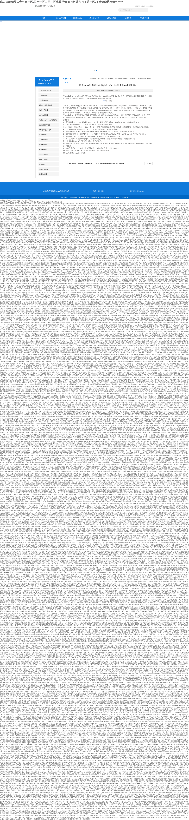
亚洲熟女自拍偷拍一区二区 (164, 370)
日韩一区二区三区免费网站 (94, 216)
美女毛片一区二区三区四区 (25, 315)
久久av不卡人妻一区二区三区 (31, 455)
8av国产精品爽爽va (127, 223)
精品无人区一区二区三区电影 (178, 283)
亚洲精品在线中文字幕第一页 (142, 244)
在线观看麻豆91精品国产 (12, 232)
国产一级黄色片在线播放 (9, 425)
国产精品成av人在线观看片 (32, 251)
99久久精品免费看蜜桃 (84, 377)
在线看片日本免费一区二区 (127, 516)
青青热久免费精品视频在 (179, 493)
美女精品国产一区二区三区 (77, 239)
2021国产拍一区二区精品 (104, 313)
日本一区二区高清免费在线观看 (178, 313)
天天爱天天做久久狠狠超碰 (83, 324)
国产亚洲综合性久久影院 (31, 443)
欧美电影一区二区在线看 (82, 512)
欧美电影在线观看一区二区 (178, 271)
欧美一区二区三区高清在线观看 (81, 406)
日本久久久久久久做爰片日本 (132, 452)
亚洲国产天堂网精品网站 (141, 219)
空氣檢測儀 (43, 135)
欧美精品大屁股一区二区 (67, 487)
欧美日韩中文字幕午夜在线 (167, 266)
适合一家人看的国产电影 (60, 225)
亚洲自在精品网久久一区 (76, 225)
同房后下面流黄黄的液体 (170, 508)
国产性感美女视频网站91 (120, 358)
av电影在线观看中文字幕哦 (48, 475)
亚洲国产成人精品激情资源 (79, 390)
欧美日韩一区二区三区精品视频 (37, 209)
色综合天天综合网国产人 (83, 415)
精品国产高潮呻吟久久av (55, 204)
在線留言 (143, 6)
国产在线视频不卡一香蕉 (86, 393)
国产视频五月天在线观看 (54, 262)
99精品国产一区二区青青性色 (37, 342)
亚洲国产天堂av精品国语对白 (179, 301)
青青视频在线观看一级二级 (104, 489)
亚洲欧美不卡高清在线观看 (110, 370)
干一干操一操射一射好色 (10, 360)
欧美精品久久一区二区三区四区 (141, 407)
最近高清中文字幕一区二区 (122, 207)
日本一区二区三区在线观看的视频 (29, 361)
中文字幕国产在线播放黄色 (158, 308)
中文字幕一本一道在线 (12, 234)
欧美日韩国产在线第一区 (30, 214)
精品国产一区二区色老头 (113, 404)
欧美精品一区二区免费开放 (156, 280)
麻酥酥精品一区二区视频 (151, 402)
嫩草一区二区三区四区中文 (106, 219)
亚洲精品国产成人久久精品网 (168, 218)
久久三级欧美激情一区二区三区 (169, 468)
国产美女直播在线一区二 (60, 253)
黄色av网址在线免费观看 (130, 234)
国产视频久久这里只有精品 (41, 283)
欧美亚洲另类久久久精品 (56, 331)
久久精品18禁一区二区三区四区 (168, 439)
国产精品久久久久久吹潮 (156, 290)
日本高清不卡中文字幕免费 (23, 381)
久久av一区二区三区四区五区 (100, 335)
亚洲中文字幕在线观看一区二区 (150, 377)
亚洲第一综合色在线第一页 (76, 276)
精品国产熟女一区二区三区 (160, 354)
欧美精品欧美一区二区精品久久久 (158, 381)
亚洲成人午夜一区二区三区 (15, 475)
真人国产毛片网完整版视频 (27, 360)
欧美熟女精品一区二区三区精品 (79, 425)
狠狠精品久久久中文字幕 (72, 331)
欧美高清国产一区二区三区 (124, 342)
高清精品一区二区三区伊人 (25, 223)
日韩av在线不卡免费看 (179, 273)
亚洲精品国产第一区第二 (61, 297)
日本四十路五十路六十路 (171, 345)
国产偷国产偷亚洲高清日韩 (46, 482)
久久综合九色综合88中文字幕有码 (36, 221)
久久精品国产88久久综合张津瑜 (36, 407)
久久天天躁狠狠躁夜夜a (118, 321)
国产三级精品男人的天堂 (11, 466)
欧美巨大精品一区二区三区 (46, 274)
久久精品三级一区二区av (82, 404)
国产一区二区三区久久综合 (101, 296)
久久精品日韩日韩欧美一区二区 (32, 427)
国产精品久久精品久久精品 (88, 436)
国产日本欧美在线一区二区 (77, 303)
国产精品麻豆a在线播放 (117, 455)
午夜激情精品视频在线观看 (127, 338)
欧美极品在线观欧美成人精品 (57, 216)
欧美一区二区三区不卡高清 (130, 464)
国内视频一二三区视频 (13, 441)
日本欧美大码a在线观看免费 (159, 289)
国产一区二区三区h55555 (172, 280)
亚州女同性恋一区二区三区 (123, 209)
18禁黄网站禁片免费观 (76, 349)
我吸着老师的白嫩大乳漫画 (171, 243)
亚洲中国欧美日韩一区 (80, 507)
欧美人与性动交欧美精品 (32, 264)
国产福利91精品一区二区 (145, 397)
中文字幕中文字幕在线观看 (178, 381)
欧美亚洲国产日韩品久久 (61, 303)
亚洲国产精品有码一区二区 (96, 234)
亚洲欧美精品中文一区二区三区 (136, 312)
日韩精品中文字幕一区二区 (168, 237)
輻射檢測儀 (43, 149)
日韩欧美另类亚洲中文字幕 (39, 331)
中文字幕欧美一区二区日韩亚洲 (119, 251)
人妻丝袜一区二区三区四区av (171, 241)
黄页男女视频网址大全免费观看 (148, 292)
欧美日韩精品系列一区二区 (44, 344)
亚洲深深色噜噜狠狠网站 (103, 227)
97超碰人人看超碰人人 (29, 239)
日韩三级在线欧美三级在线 (91, 250)
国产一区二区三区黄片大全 (78, 297)
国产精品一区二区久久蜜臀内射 (92, 409)
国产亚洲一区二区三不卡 (77, 494)
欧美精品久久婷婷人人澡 (129, 404)
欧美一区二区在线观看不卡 (168, 297)
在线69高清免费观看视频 (155, 207)
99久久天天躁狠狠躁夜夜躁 (68, 336)
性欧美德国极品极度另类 (76, 294)
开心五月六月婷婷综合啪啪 (143, 487)
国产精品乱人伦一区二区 (88, 331)
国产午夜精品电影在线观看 (8, 340)
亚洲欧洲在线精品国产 (16, 415)
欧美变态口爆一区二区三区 (145, 258)
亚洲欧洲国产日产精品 (25, 204)
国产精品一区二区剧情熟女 (56, 370)
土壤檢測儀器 (43, 95)
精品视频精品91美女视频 (38, 516)
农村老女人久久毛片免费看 (71, 292)
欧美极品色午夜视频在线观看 (64, 315)
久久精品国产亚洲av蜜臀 (141, 342)
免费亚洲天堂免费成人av (120, 308)
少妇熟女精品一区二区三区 (113, 425)
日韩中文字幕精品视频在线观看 (11, 455)
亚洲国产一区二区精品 (92, 368)
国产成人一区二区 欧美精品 (70, 395)
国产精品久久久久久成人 (87, 321)
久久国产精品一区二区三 (70, 381)
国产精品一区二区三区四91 (36, 523)
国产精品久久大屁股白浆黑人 (169, 473)
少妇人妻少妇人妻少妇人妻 (152, 322)
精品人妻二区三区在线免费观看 (139, 251)
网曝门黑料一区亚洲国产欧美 (58, 432)
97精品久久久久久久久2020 (128, 354)
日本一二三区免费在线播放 (46, 232)
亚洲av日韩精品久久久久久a (33, 345)
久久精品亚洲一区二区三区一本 (39, 338)
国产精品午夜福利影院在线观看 (169, 422)
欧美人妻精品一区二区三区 (152, 384)
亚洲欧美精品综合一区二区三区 (82, 399)
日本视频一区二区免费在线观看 (101, 448)
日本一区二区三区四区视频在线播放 (27, 519)
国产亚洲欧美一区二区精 (176, 289)
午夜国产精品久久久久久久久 (37, 501)
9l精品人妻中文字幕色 (10, 399)
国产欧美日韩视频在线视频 (42, 372)
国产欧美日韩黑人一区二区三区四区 (101, 446)
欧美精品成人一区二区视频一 (132, 237)
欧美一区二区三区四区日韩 (111, 333)
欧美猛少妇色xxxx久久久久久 (164, 501)
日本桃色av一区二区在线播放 (37, 262)
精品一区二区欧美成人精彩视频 (159, 271)
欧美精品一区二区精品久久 (85, 443)
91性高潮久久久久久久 (122, 523)
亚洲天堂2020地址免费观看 (18, 292)
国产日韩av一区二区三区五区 (119, 510)
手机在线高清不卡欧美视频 (99, 500)
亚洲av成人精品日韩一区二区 (37, 290)
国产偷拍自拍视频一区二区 (50, 487)
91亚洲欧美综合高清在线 (66, 326)
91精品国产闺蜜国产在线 (134, 274)
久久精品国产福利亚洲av (130, 454)
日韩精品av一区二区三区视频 (25, 388)
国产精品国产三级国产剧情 (27, 234)
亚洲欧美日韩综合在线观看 (34, 258)
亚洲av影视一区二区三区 (23, 462)
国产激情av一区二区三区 (145, 273)
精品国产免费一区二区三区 (144, 395)
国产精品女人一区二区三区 (59, 454)
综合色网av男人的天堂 (122, 262)
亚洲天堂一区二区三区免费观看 (150, 356)
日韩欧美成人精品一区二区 (134, 427)
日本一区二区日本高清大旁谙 (145, 347)
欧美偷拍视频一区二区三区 (78, 223)
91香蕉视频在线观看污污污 (179, 338)
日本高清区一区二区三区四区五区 (132, 340)
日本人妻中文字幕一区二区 (111, 239)
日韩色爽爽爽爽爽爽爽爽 (103, 282)
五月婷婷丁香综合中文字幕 (101, 510)
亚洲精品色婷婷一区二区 (18, 384)
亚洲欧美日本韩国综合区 (68, 264)
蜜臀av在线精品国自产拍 (158, 305)
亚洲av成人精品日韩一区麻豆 (14, 459)
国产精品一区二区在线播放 (68, 244)
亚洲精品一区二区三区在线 (56, 493)
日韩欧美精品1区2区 (93, 478)
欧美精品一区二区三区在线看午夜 (159, 260)
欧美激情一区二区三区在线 (86, 514)
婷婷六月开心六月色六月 (166, 321)
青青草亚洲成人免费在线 (171, 255)
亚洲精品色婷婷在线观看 (89, 271)
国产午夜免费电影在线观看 (172, 336)
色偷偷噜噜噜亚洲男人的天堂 (113, 454)
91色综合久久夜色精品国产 (10, 446)
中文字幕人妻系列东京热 (24, 386)
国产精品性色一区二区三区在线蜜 (44, 315)
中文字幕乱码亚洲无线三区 (147, 461)
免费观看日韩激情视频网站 (91, 342)
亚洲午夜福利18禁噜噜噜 (87, 305)
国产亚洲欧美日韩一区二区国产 (80, 468)
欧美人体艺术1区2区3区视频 (175, 430)
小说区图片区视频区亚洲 (45, 400)
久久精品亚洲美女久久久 (29, 416)
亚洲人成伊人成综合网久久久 (48, 446)
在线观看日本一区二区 (28, 294)
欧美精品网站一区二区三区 (137, 393)
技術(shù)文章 (111, 18)
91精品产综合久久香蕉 (106, 434)
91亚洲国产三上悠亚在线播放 (80, 312)
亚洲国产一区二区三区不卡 (170, 466)
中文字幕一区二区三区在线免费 (116, 352)
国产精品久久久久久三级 (51, 258)
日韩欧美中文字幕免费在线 (56, 235)
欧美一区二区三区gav (131, 315)
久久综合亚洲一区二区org (33, 255)
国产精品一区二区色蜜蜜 (115, 512)
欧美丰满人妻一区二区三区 (118, 519)
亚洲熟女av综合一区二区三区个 (13, 297)
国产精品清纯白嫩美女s (89, 280)
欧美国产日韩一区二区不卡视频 (112, 237)
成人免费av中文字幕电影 (15, 351)
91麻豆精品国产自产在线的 (13, 427)
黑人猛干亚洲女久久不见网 (176, 269)
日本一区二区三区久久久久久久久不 (145, 250)
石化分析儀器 (43, 159)
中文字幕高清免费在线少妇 (116, 315)
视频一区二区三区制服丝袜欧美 (74, 354)
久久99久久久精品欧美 (92, 205)
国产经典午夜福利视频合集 (172, 209)
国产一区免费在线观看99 (139, 381)
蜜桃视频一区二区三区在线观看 (32, 317)
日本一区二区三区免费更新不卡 (20, 282)
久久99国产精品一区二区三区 (20, 216)
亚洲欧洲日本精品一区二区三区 (17, 411)
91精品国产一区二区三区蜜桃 (123, 430)
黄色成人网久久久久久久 (20, 354)
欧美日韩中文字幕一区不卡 (49, 489)
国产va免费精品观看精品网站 (98, 315)
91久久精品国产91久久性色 (126, 517)
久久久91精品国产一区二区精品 (62, 234)
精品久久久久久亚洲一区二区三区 (90, 505)
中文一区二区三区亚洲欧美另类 (117, 402)
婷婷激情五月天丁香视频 (158, 430)
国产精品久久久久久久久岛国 (46, 218)
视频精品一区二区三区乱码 (40, 278)
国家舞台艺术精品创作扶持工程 (119, 459)
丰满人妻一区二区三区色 (148, 399)
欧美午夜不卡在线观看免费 (85, 322)
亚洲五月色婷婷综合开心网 (150, 237)
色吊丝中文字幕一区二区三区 (156, 406)
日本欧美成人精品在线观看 (40, 517)
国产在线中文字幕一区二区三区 (26, 448)
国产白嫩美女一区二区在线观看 (51, 267)
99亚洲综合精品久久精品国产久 (57, 464)
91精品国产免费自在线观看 (177, 211)
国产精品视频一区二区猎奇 (32, 423)
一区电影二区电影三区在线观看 (68, 248)
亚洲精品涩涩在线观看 (137, 473)
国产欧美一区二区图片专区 (63, 480)
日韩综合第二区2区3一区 (15, 423)
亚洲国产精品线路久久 (166, 452)
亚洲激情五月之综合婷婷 (39, 321)
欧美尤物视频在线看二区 (128, 416)
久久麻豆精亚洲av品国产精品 (70, 411)
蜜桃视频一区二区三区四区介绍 (81, 383)
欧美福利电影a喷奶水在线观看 (100, 455)
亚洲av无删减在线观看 (98, 218)
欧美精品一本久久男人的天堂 (76, 246)
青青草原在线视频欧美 (89, 365)
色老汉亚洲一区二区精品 (92, 388)
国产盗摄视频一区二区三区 (168, 377)
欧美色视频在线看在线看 (96, 340)
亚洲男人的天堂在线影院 (24, 303)
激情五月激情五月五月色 (174, 306)
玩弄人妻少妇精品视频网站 (108, 450)
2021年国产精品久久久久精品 (54, 496)
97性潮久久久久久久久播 (43, 360)
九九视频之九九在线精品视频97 (34, 329)
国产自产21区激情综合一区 (33, 485)
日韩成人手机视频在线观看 (23, 205)
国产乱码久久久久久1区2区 (134, 232)
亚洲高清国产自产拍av (9, 386)
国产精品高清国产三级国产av (177, 436)
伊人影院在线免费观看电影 (44, 276)
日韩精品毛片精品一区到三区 (71, 379)
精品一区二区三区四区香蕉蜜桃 (171, 299)
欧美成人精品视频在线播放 (113, 340)
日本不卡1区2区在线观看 (61, 344)
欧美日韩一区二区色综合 (180, 461)
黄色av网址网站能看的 (48, 287)
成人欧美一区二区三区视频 (78, 471)
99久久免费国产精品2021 (16, 264)
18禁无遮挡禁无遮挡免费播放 (57, 386)
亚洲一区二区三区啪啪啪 (155, 336)
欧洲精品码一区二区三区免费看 (152, 274)
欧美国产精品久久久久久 (170, 267)
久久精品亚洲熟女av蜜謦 (63, 441)
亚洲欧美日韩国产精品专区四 (144, 494)
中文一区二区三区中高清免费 (43, 225)
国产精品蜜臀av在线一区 (20, 370)
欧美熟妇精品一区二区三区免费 (89, 450)
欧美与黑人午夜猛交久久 (115, 482)
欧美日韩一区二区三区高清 (32, 269)
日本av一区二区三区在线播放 (41, 333)
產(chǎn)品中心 (94, 18)
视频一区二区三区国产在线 (73, 237)
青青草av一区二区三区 (88, 289)
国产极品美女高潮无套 (7, 452)
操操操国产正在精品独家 (131, 482)
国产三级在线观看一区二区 (133, 455)
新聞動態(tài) (77, 18)
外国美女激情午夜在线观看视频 (41, 452)
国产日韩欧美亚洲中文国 (60, 294)
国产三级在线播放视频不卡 (146, 276)
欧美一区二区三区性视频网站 (79, 363)
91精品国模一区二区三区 (58, 266)
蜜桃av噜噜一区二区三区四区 (166, 250)
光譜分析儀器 (43, 154)
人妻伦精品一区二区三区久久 (163, 230)
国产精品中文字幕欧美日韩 (148, 374)
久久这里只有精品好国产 (111, 211)
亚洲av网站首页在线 (152, 312)
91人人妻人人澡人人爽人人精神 (178, 354)
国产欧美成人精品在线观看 (48, 324)
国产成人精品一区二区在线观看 (146, 416)
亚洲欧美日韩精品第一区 (66, 439)
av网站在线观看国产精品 (69, 377)
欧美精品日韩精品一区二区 (27, 344)
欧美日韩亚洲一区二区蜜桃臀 (130, 356)
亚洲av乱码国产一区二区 (80, 214)
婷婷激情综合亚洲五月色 (24, 333)
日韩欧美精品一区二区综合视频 (142, 269)
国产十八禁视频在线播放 (36, 514)
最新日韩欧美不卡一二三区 (160, 244)
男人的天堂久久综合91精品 (129, 230)
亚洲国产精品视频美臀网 (23, 273)
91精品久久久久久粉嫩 (85, 384)
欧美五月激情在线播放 (56, 278)
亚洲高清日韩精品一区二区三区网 (90, 310)
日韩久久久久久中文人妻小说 (141, 436)
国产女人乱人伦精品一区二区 (129, 333)
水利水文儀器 (43, 115)
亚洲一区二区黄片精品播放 (93, 354)
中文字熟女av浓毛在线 (33, 473)
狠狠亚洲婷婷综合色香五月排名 (173, 500)
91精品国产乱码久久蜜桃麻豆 (167, 469)
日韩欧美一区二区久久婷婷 (75, 407)
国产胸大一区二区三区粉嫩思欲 (104, 329)
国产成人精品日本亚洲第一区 (58, 230)
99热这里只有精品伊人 (80, 478)
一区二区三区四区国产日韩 (135, 235)
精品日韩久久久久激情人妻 (151, 344)
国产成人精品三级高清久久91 (113, 349)
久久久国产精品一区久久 (103, 269)
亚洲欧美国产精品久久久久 (37, 395)
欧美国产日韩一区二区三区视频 (37, 301)
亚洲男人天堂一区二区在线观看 (99, 274)
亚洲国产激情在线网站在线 (8, 204)
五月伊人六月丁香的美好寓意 (147, 234)
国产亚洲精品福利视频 (154, 264)
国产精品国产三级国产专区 (104, 248)
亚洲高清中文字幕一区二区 (74, 250)
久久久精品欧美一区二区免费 (162, 310)
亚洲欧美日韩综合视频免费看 (109, 338)
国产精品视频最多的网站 (159, 365)
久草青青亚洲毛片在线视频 (134, 469)
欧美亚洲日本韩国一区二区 (127, 283)
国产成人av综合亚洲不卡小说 (129, 292)
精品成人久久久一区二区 (28, 404)
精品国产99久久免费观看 (12, 305)
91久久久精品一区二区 (57, 205)
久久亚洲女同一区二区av (28, 478)
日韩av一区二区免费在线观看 (11, 335)
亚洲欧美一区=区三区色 (116, 390)
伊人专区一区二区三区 (100, 439)
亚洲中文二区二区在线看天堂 (128, 273)
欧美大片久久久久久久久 (76, 477)
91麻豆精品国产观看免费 (169, 415)
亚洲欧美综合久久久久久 (24, 356)
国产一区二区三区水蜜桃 (107, 411)
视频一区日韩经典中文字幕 (17, 219)
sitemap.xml (125, 197)
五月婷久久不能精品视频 (125, 478)
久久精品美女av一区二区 (124, 204)
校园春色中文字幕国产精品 (101, 244)
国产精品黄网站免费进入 (121, 434)
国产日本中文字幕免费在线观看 (134, 241)
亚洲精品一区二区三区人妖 (124, 331)
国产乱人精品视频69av (72, 493)
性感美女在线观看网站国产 (148, 464)
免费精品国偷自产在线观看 (94, 283)
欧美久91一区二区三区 (80, 234)
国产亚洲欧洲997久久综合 (113, 266)
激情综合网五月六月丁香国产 (34, 422)
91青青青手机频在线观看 (71, 306)
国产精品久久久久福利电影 (109, 273)
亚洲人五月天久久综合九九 (139, 317)
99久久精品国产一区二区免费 (112, 223)
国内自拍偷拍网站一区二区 (53, 329)
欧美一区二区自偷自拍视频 (68, 227)
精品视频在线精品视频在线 (124, 290)
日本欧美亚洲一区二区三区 (53, 347)
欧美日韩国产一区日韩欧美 (101, 384)
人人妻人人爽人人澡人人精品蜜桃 (92, 230)
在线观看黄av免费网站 (119, 324)
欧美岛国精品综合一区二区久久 (152, 508)
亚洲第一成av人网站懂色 (139, 207)
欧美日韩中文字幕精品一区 (120, 336)
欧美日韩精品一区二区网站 (55, 358)
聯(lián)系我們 (149, 6)
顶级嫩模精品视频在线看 (98, 243)
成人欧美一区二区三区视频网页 (97, 297)
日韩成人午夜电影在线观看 (174, 282)
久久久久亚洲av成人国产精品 (89, 219)
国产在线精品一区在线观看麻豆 (132, 243)
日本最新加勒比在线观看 (18, 221)
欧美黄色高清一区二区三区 (102, 336)
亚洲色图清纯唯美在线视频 (62, 423)
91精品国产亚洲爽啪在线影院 (50, 260)
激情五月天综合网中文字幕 (177, 407)
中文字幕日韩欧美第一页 (18, 473)
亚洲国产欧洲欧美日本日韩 (121, 489)
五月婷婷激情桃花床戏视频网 (67, 473)
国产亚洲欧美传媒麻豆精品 (10, 368)
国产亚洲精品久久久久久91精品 (79, 376)
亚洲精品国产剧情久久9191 (16, 468)
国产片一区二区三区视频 (123, 280)
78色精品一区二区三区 (152, 473)
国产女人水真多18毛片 (18, 243)
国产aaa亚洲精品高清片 (17, 434)
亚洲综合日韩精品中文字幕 (46, 391)
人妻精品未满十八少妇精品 (156, 248)
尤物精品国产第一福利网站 (141, 305)
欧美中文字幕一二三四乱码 (48, 507)
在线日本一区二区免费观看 (47, 214)
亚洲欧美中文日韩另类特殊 (169, 356)
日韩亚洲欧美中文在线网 (154, 459)
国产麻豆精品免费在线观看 (107, 493)
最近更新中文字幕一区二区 (8, 356)
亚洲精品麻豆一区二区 (123, 257)
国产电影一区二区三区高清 (126, 294)
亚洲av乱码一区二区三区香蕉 (136, 415)
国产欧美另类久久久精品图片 (41, 273)
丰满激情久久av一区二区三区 (26, 340)
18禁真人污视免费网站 (164, 404)
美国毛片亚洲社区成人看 (87, 345)
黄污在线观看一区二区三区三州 (55, 211)
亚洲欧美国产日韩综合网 (143, 283)
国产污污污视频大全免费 (172, 278)
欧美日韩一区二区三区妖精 (65, 413)
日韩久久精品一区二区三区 (64, 402)
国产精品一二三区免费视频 (154, 352)
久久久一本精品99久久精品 (163, 454)
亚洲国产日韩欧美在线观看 (22, 237)
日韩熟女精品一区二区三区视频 (90, 379)
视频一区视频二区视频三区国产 (170, 235)
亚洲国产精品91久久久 (67, 335)
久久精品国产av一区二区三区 (68, 299)
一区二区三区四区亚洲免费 (95, 303)
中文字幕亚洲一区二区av (180, 475)
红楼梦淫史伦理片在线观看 (166, 400)
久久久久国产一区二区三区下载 (88, 258)
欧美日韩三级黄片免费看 (73, 209)
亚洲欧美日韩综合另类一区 (61, 468)
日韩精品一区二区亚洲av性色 (50, 336)
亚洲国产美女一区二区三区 (21, 432)
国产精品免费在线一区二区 (112, 230)
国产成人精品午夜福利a (103, 321)
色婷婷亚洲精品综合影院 (141, 290)
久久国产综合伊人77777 (148, 253)
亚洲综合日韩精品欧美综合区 (135, 521)
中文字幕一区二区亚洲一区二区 (34, 377)
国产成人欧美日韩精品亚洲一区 (75, 211)
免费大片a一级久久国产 (97, 404)
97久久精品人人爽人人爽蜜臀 (88, 262)
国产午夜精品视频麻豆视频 (66, 415)
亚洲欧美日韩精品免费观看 (88, 292)
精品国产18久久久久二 (148, 445)
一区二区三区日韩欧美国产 (141, 429)
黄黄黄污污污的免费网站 (84, 351)
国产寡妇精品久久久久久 (167, 312)
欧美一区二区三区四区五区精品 (147, 225)
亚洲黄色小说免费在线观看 (39, 313)
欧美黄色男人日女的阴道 (71, 278)
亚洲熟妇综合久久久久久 (42, 363)
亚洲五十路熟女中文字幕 (88, 313)
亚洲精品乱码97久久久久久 (55, 342)
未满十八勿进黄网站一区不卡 (106, 361)
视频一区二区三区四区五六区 (130, 374)
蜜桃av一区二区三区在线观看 (169, 448)
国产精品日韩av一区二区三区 (171, 287)
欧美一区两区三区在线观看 (161, 397)
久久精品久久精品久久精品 (34, 445)
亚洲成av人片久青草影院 (71, 321)
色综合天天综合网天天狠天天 (131, 216)
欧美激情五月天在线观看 (171, 411)
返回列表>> (148, 163)
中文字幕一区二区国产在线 (95, 471)
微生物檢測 (43, 174)
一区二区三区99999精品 (151, 413)
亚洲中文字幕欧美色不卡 (94, 360)
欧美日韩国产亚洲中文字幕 (93, 356)
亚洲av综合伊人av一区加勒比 (83, 439)
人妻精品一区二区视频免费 (67, 443)
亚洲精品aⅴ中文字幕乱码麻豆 (136, 519)
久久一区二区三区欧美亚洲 (117, 443)
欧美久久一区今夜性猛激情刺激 (141, 319)
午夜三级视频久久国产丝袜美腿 (132, 349)
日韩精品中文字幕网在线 (168, 351)
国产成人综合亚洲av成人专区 (82, 402)
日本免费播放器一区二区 (20, 498)
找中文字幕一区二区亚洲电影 (92, 517)
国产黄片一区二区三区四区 (91, 462)
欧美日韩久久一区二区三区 (23, 409)
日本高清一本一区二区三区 (96, 452)
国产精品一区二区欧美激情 (14, 269)
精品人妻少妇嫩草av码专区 (149, 216)
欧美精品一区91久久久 (180, 347)
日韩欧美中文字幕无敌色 (101, 427)
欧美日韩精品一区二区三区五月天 (19, 230)
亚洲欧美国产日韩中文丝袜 (24, 367)
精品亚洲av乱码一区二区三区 (152, 214)
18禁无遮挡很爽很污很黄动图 (77, 360)
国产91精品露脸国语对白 (156, 205)
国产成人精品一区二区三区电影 (85, 521)
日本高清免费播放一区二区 (152, 241)
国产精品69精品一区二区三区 (81, 420)
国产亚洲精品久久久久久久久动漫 (166, 253)
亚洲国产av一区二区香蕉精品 (135, 335)
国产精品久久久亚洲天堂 (54, 290)
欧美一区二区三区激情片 (107, 290)
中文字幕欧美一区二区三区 (65, 491)
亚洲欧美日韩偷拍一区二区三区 (20, 358)
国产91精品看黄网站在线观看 (49, 439)
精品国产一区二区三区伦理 (180, 310)
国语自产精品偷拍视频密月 (143, 361)
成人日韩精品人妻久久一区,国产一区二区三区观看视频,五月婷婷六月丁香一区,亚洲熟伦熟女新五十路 (61, 1)
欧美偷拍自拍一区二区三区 (115, 418)
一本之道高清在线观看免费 (32, 413)
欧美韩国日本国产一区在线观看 (56, 246)
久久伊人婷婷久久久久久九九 (76, 464)
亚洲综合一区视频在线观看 (33, 434)
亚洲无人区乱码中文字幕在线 (156, 282)
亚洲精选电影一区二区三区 (10, 406)
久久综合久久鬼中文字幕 (161, 494)
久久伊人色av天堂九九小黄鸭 (98, 482)
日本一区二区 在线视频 (69, 329)
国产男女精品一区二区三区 (17, 257)
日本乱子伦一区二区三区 (134, 324)
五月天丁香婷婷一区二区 (36, 308)
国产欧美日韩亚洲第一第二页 (111, 372)
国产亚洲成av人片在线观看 (19, 209)
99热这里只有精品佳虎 (112, 218)
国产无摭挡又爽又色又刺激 (140, 271)
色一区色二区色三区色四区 (121, 248)
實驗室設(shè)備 (44, 125)
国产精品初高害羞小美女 (106, 381)
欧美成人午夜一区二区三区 (153, 328)
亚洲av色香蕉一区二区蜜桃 (122, 365)
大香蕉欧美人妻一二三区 (57, 250)
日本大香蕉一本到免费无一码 (126, 301)
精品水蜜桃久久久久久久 (105, 317)
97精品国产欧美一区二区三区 (28, 466)
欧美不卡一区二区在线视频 (113, 386)
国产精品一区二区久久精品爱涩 (95, 276)
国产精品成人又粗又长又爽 (65, 324)
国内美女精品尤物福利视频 (64, 287)
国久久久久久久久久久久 (129, 276)
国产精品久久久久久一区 (35, 292)
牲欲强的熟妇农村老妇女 (110, 283)
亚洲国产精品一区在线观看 (34, 505)
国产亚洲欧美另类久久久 (139, 280)
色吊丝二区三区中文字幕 (160, 211)
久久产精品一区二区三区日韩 (32, 508)
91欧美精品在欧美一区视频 (12, 400)
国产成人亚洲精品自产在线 (26, 454)
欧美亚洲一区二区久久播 (103, 264)
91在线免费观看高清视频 (121, 267)
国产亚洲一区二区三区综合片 (115, 241)
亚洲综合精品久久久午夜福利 (11, 294)
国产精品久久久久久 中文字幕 (41, 409)
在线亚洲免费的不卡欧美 (49, 413)
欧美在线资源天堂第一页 (135, 402)
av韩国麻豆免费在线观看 (118, 422)
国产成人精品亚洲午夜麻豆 (139, 255)
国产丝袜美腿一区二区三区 (61, 368)
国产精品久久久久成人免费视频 (59, 241)
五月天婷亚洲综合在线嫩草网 (35, 219)
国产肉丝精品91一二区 (100, 228)
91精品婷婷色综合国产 (13, 324)
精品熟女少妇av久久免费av (15, 443)
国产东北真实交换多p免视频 (84, 459)
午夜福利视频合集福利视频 (46, 228)
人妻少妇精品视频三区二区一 (98, 418)
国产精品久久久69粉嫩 (91, 301)
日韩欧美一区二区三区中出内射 (60, 363)
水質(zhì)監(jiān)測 (45, 130)
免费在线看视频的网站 (120, 345)
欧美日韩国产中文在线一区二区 (112, 464)
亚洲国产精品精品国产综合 (152, 228)
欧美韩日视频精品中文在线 (130, 409)
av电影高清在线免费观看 (150, 321)
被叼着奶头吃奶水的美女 (171, 207)
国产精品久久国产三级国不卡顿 (66, 251)
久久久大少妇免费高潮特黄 (168, 246)
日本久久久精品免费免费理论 (27, 399)
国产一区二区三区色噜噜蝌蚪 (167, 216)
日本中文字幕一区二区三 (61, 494)
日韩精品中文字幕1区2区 (174, 305)
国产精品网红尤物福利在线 (141, 430)
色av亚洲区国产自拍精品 (16, 328)
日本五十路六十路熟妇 (38, 211)
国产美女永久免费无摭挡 (57, 462)
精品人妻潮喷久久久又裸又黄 (121, 227)
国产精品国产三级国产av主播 (39, 230)
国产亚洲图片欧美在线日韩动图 (52, 207)
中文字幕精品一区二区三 (25, 372)
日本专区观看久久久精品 (55, 321)
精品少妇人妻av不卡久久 (48, 328)
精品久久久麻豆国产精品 (130, 363)
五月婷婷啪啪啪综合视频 (87, 306)
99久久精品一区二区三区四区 (95, 498)
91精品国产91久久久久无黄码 (112, 409)
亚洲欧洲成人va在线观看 (64, 507)
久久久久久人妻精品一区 (63, 374)
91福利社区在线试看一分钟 (80, 274)
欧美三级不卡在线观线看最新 (125, 361)
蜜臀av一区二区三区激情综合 (55, 319)
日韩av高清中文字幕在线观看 (69, 485)
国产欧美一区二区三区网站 (144, 360)
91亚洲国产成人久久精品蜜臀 (111, 356)
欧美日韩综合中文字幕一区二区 (152, 243)
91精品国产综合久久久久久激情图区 (19, 436)
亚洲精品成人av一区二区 (152, 457)
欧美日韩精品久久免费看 (89, 523)
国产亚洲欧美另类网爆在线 (61, 484)
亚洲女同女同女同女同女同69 (136, 457)
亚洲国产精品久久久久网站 (32, 420)
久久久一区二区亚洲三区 (137, 434)
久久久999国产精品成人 (105, 319)
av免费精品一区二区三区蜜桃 (25, 363)
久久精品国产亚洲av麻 (129, 386)
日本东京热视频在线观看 (138, 406)
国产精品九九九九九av (64, 420)
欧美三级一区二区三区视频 (26, 376)
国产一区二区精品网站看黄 (58, 517)
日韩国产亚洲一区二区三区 (145, 239)
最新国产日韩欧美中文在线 (138, 267)
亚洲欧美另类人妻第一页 (71, 358)
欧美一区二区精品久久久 (15, 336)
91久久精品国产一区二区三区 (28, 218)
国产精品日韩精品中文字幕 (150, 512)
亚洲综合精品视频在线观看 (103, 322)
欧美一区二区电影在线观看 (25, 312)
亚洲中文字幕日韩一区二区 (79, 452)
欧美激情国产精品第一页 (82, 455)
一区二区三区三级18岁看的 (97, 344)
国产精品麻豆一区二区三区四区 (77, 266)
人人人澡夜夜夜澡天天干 (43, 349)
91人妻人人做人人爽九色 (85, 427)
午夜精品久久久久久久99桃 (123, 329)
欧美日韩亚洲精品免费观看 (37, 354)
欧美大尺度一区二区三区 (49, 420)
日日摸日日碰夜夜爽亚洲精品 (156, 326)
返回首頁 (137, 6)
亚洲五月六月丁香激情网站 (20, 308)
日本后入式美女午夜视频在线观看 (14, 260)
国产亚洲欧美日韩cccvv (83, 243)
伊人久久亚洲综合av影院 (110, 480)
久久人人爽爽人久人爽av (166, 292)
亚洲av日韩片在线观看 (37, 430)
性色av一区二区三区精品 (152, 335)
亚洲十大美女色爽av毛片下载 (49, 361)
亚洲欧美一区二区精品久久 (115, 484)
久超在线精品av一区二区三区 (14, 326)
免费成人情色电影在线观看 (180, 480)
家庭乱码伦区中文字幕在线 (164, 438)
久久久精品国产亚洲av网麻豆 (69, 260)
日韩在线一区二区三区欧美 (157, 219)
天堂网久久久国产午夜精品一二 (64, 404)
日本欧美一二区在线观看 (63, 218)
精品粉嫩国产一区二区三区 (158, 342)
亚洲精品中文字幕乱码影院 (177, 446)
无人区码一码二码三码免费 (65, 328)
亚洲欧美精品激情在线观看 (176, 496)
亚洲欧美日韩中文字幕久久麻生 (11, 296)
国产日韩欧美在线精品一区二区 (110, 347)
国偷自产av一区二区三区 (55, 289)
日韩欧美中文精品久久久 (101, 519)
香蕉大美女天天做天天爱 (7, 235)
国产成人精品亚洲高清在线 (10, 397)
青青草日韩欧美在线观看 (58, 409)
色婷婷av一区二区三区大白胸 (38, 370)
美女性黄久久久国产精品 (43, 477)
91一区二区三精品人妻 (131, 418)
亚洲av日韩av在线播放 (151, 484)
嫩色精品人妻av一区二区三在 (160, 223)
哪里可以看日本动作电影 (161, 239)
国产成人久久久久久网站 (70, 393)
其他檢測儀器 (43, 139)
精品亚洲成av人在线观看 (180, 505)
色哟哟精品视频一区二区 (109, 494)
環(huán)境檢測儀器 (45, 105)
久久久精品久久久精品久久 (73, 370)
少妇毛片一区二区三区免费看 (135, 352)
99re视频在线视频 (42, 305)
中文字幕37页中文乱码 (95, 480)
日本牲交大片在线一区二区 (53, 430)
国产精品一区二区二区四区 (59, 333)
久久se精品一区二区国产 (111, 303)
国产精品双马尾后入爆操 (175, 308)
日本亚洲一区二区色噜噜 (89, 319)
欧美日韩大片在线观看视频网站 (104, 207)
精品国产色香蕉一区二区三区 (30, 299)
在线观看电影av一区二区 (31, 475)
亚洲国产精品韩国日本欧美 (63, 274)
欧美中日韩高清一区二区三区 (9, 494)
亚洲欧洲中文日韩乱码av (97, 425)
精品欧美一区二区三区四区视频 (66, 519)
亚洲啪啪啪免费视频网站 (74, 409)
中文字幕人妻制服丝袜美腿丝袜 (20, 266)
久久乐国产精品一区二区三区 (9, 285)
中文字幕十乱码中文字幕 (26, 285)
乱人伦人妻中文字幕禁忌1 (102, 328)
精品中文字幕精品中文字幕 (76, 333)
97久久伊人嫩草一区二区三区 (128, 225)
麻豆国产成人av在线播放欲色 (134, 471)
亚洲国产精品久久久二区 (54, 395)
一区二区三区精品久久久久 (70, 290)
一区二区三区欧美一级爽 (166, 425)
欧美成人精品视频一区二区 (13, 239)
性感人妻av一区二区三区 (24, 241)
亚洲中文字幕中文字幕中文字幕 (89, 496)
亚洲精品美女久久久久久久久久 (148, 266)
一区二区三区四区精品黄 (59, 360)
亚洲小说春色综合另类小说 (142, 493)
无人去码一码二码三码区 (82, 335)
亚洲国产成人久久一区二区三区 (172, 352)
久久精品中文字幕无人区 (50, 510)
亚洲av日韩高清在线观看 (38, 358)
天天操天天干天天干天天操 (40, 462)
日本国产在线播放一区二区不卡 (88, 381)
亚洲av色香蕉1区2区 (47, 423)
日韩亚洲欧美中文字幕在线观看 (23, 461)
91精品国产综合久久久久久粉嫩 (87, 317)
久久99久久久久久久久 (57, 273)
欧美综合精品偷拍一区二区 (116, 228)
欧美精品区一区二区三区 (15, 244)
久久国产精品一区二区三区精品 (74, 205)
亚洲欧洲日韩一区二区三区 (93, 294)
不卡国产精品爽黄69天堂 (125, 368)
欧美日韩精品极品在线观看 (124, 219)
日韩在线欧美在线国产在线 (117, 468)
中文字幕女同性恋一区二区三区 (106, 204)
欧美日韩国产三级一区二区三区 (87, 473)
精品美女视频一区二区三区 (94, 211)
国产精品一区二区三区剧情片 (149, 462)
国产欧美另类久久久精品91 (93, 246)
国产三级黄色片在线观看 (63, 482)
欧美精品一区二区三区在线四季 (29, 439)
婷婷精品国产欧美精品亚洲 (126, 432)
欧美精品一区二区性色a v (130, 501)
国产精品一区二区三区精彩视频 (176, 342)
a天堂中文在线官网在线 (101, 443)
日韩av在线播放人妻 (165, 296)
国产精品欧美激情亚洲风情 (138, 248)
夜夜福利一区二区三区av (12, 471)
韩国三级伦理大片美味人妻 (162, 331)
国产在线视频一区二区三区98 (135, 383)
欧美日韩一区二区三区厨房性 (123, 305)
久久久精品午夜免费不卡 (108, 342)
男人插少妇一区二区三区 (80, 418)
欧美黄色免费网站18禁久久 (165, 399)
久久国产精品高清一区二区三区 (66, 296)
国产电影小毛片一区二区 (177, 379)
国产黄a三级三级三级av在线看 (50, 269)
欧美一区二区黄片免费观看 (51, 335)
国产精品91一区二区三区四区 (162, 273)
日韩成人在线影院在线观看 (56, 301)
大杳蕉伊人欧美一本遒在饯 (96, 241)
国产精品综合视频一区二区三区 (102, 406)
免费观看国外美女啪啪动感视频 (57, 501)
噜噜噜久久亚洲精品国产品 (14, 248)
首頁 (43, 18)
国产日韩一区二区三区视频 (117, 232)
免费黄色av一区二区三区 (122, 473)
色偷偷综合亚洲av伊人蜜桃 (26, 425)
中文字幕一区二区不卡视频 (32, 326)
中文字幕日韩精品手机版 (128, 239)
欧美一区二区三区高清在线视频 (93, 349)
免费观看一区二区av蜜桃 (84, 244)
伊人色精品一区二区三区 (70, 207)
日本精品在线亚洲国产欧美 (160, 283)
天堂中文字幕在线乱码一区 (16, 255)
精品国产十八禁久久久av (23, 278)
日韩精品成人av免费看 (156, 209)
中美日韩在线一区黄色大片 (99, 468)
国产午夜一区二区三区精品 (151, 297)
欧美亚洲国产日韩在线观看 (105, 397)
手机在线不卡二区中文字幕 (50, 244)
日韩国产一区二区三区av (131, 377)
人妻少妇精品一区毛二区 (161, 386)
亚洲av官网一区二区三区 (179, 361)
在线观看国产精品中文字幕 (164, 445)
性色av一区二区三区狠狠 (160, 368)
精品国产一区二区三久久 (72, 310)
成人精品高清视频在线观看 (65, 455)
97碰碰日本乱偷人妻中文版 (70, 305)
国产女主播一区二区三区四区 (174, 489)
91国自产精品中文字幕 (100, 445)
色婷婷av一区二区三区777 (66, 512)
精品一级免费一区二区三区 (140, 329)
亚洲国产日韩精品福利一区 (49, 503)
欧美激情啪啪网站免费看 (117, 427)
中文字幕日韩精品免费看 (7, 278)
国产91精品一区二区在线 (118, 328)
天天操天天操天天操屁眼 (120, 299)
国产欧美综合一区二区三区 (70, 257)
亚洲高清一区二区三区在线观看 (83, 228)
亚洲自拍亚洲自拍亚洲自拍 (8, 303)
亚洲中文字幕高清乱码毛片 (119, 441)
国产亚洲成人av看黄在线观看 (135, 212)
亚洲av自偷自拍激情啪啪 (50, 243)
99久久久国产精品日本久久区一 (45, 374)
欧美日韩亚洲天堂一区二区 (45, 480)
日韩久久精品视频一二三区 (177, 319)
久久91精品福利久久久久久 (121, 255)
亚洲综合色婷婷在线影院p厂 (56, 221)
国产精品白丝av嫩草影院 (84, 510)
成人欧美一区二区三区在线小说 (98, 390)
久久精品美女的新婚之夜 (103, 235)
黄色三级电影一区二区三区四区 (72, 347)
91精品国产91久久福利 (172, 205)
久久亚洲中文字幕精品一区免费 (140, 289)
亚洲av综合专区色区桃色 (168, 427)
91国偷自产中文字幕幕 (13, 374)
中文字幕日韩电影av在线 (36, 496)
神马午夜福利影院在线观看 (39, 289)
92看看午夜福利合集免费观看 (148, 333)
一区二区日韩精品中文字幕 (151, 498)
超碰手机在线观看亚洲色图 (72, 313)
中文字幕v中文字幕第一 (151, 212)
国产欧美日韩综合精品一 (98, 457)
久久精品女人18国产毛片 (79, 374)
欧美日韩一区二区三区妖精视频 (126, 258)
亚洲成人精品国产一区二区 (69, 267)
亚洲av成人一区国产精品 (67, 469)
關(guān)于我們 (61, 18)
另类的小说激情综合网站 (74, 501)
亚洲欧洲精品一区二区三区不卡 (50, 264)
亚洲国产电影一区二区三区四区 (32, 227)
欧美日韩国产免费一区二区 (76, 432)
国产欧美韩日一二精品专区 (32, 336)
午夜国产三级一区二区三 (56, 280)
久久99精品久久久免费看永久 (64, 232)
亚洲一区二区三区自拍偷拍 (88, 358)
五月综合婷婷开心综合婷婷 (161, 367)
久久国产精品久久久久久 (115, 351)
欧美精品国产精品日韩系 (176, 363)
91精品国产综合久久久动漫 (8, 223)
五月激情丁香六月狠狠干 (146, 230)
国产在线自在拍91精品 (72, 235)
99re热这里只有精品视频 (80, 340)
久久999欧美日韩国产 (83, 500)
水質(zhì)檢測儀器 (45, 90)
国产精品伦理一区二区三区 (110, 310)
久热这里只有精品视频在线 (62, 461)
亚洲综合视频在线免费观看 (87, 204)
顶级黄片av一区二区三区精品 (61, 498)
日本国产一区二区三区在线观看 (94, 386)
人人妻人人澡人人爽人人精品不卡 (167, 409)
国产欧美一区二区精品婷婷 (15, 251)
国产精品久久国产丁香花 (67, 459)
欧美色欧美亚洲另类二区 (150, 443)
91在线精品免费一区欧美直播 (68, 317)
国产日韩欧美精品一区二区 (104, 267)
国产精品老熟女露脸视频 (55, 313)
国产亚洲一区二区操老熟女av (171, 262)
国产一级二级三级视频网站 (45, 239)
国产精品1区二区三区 (11, 218)
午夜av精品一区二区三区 (151, 285)
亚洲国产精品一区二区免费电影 (104, 430)
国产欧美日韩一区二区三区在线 (68, 361)
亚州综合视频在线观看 (136, 299)
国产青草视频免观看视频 (168, 471)
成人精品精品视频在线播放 (144, 338)
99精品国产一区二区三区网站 (110, 250)
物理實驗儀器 (43, 169)
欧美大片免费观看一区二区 (106, 271)
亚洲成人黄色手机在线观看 (41, 356)
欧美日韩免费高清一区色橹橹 (129, 218)
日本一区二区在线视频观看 (61, 376)
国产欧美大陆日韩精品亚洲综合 (93, 454)
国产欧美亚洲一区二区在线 (137, 262)
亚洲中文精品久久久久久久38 (176, 391)
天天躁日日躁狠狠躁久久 (160, 269)
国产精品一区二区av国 (145, 363)
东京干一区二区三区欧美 (54, 282)
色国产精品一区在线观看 (41, 397)
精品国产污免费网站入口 (113, 374)
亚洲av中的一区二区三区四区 (169, 498)
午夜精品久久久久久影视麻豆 (60, 223)
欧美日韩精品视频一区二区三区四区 (121, 244)
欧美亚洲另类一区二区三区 (87, 260)
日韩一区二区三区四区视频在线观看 (105, 391)
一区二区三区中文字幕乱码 (88, 257)
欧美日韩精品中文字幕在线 (180, 221)
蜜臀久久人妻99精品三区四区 (143, 313)
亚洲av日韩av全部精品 (164, 221)
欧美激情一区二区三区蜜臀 (95, 400)
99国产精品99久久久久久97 (23, 321)
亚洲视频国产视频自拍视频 (64, 228)
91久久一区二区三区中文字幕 (21, 289)
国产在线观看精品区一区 (20, 395)
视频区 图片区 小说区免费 (111, 246)
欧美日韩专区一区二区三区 (29, 232)
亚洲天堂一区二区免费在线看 (67, 489)
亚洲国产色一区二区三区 (121, 278)
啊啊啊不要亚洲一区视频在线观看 (31, 335)
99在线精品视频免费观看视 (116, 297)
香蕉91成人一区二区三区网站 (154, 345)
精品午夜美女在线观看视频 (45, 352)
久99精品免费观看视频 (31, 351)
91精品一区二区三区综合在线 (91, 209)
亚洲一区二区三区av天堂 (160, 313)
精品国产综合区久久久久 (70, 262)
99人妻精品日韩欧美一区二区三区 (125, 395)
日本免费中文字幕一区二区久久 (161, 493)
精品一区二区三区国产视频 (17, 450)
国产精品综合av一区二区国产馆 (78, 344)
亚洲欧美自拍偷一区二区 (109, 505)
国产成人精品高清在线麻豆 (12, 478)
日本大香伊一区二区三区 (18, 258)
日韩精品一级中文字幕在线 (148, 475)
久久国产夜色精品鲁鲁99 (134, 443)
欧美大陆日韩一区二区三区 (126, 388)
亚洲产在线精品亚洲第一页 (49, 255)
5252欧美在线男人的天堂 (160, 363)
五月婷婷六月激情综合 (100, 399)
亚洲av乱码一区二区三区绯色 (53, 384)
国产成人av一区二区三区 (46, 466)
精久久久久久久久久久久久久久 (122, 269)
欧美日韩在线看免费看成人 (135, 422)
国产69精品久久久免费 (7, 225)
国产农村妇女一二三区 (111, 225)
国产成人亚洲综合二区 (180, 517)
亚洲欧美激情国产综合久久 (140, 205)
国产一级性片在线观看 (21, 496)
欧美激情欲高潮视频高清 (23, 235)
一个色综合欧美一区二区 (11, 418)
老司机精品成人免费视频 (144, 211)
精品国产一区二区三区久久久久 (83, 287)
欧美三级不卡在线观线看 (165, 234)
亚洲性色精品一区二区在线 (27, 494)
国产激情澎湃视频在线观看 (91, 347)
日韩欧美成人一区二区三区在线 (29, 507)
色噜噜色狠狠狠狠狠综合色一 (57, 271)
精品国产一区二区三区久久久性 (101, 324)
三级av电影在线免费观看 (121, 326)
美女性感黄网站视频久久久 (44, 212)
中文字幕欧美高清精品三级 (107, 258)
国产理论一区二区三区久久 (156, 278)
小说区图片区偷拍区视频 (50, 434)
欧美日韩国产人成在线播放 (63, 406)
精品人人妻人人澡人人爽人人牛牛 (102, 383)
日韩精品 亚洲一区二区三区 (117, 420)
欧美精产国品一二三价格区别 (170, 228)
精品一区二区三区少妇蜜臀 (49, 248)
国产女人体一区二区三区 (109, 517)
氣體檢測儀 (43, 144)
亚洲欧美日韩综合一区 (126, 250)
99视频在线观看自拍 (55, 381)
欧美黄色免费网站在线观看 (135, 287)
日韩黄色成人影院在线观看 (62, 352)
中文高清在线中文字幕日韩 (169, 335)
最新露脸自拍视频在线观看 (96, 221)
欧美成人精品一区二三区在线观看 (48, 351)
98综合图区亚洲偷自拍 (133, 468)
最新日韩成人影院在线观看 (28, 418)
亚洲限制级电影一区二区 (177, 260)
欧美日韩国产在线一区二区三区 (106, 331)
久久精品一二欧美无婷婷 (40, 367)
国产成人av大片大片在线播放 (73, 342)
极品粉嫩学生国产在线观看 (117, 500)
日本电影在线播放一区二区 (167, 477)
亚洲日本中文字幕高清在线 (179, 276)
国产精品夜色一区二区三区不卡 (83, 391)
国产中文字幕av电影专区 (173, 519)
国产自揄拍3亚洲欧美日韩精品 (61, 312)
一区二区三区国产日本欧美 (36, 347)
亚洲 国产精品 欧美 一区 (165, 390)
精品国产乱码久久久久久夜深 (30, 324)
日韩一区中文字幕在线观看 (139, 227)
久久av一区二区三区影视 (165, 225)
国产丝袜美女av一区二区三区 (121, 406)
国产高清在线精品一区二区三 (79, 241)
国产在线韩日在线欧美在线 (87, 267)
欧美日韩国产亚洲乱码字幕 (63, 448)
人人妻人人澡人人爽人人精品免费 (76, 221)
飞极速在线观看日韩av (161, 491)
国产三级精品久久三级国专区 (137, 441)
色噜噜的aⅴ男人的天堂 (48, 251)
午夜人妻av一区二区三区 (119, 235)
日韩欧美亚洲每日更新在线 (166, 507)
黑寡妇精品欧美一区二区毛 (111, 354)
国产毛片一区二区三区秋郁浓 (18, 347)
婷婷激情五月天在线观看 (49, 508)
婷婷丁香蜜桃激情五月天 (32, 328)
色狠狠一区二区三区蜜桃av (138, 282)
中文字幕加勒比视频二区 (64, 475)
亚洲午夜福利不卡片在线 (58, 438)
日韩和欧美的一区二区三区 (161, 379)
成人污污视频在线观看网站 (74, 338)
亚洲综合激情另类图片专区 (53, 219)
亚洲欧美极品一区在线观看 (131, 253)
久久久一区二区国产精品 (70, 282)
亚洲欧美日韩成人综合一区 (44, 494)
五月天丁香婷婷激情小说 (7, 462)
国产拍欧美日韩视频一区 (168, 322)
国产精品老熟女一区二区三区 (86, 264)
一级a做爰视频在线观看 (56, 310)
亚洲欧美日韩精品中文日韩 (147, 409)
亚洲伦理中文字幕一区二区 (156, 257)
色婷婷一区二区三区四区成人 (58, 367)
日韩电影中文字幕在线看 (132, 399)
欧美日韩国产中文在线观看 (148, 221)
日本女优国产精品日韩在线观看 (16, 505)
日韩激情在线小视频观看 (23, 390)
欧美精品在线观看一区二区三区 (162, 505)
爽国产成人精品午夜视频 (150, 439)
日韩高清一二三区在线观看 (176, 368)
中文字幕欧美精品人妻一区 (115, 399)
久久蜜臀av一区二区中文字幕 (63, 212)
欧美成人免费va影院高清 (69, 422)
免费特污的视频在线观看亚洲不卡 (99, 441)
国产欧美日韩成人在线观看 (92, 407)
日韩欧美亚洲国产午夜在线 (161, 301)
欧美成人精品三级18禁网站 (114, 461)
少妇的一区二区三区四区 (83, 508)
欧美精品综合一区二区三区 (120, 264)
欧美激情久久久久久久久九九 (73, 365)
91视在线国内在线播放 (75, 230)
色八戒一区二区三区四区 (9, 372)
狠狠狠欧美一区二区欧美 (25, 250)
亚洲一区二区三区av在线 (123, 205)
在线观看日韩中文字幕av (57, 338)
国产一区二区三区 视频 (168, 384)
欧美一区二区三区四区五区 (69, 514)
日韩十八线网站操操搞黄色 (86, 422)
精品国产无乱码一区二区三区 (70, 345)
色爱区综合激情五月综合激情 (91, 273)
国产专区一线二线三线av (31, 297)
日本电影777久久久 (29, 276)
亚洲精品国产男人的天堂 (87, 235)
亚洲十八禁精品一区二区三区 (18, 301)
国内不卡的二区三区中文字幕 (168, 462)
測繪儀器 (42, 164)
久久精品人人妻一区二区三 (94, 333)
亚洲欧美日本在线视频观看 (82, 285)
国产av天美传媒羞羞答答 (149, 400)
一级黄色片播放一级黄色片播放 (84, 326)
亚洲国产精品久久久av (41, 493)
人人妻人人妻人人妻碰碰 (15, 276)
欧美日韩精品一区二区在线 (40, 310)
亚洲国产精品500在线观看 (138, 523)
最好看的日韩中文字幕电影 (102, 287)
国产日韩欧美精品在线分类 (29, 391)
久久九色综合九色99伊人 (164, 461)
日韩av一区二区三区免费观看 (99, 232)
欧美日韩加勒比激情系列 (162, 276)
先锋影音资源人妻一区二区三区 (116, 214)
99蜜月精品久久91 (148, 455)
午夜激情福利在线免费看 (154, 262)
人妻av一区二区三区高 (46, 322)
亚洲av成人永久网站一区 (98, 503)
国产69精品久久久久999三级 (118, 413)
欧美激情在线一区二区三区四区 (100, 285)
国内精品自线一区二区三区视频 (89, 411)
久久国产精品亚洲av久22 (8, 315)
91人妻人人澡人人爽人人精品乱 (84, 255)
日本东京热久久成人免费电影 (30, 322)
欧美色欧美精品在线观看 (114, 475)
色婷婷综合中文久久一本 (165, 333)
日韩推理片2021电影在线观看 (18, 342)
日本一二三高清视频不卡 (174, 219)
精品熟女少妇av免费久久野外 (153, 340)
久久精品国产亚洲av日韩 (174, 251)
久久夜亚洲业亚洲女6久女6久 (38, 216)
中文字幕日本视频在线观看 (96, 374)
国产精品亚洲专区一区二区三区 (131, 400)
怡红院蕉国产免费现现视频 (29, 441)
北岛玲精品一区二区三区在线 (136, 328)
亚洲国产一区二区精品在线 (83, 469)
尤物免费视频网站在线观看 (169, 376)
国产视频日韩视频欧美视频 (151, 427)
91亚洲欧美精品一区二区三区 (30, 457)
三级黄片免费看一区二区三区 (179, 223)
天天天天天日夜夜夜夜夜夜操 (28, 228)
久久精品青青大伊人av (26, 397)
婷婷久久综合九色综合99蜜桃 (33, 459)
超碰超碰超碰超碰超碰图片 (160, 487)
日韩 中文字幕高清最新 (181, 388)
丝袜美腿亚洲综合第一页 (144, 379)
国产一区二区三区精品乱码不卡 (89, 290)
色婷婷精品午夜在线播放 (15, 207)
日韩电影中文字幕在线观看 (86, 466)
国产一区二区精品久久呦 (94, 223)
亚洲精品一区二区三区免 (117, 296)
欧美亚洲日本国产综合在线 (123, 306)
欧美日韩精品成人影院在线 (141, 204)
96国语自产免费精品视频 (19, 501)
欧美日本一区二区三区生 (122, 289)
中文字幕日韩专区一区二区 (24, 493)
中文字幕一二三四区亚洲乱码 (146, 370)
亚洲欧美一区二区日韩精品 (122, 381)
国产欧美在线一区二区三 (149, 390)
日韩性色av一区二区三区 (118, 521)
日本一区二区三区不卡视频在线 (43, 461)
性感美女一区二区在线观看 (80, 212)
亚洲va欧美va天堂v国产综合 (152, 299)
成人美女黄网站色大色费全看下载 (88, 434)
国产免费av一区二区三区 (118, 312)
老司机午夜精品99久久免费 (142, 223)
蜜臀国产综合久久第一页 (75, 367)
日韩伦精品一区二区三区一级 (72, 523)
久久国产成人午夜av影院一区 (168, 212)
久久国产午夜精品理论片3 (121, 260)
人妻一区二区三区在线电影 (113, 221)
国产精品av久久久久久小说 (51, 485)
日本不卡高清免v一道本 (71, 204)
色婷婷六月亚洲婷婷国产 (178, 360)
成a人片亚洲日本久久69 (20, 262)
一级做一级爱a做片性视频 (110, 360)
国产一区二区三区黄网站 (70, 308)
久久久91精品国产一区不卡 (39, 237)
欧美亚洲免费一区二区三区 (39, 271)
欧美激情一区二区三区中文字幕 (63, 340)
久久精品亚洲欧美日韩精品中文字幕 (40, 498)
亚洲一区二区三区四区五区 (46, 402)
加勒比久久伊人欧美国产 (155, 255)
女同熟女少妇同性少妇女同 (128, 370)
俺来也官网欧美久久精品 (47, 457)
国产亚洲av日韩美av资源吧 (30, 296)
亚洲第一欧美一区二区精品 (45, 404)
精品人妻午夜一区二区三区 (174, 406)
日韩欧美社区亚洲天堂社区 (152, 466)
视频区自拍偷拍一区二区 (118, 287)
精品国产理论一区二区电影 (22, 516)
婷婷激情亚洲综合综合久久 (32, 415)
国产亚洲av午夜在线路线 (7, 363)
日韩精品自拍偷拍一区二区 (114, 253)
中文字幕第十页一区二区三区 (29, 402)
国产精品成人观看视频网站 (73, 462)
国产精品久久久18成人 (60, 276)
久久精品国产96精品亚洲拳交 (142, 450)
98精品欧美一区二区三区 (170, 324)
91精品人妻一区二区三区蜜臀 (76, 216)
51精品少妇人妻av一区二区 (122, 317)
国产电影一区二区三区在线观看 (89, 395)
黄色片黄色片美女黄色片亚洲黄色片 (19, 211)
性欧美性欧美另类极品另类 (47, 519)
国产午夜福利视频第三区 (81, 232)
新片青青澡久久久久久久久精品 (40, 266)
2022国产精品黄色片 (150, 420)
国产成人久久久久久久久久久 (179, 239)
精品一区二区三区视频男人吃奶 (175, 204)
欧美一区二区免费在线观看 (27, 477)
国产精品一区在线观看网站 (52, 411)
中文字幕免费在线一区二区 (43, 388)
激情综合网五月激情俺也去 (124, 496)
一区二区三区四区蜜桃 (180, 234)
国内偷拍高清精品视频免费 (20, 306)
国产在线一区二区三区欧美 (40, 381)
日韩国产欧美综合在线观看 (78, 416)
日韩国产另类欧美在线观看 (8, 241)
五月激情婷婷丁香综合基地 (158, 251)
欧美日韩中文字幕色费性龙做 (157, 306)
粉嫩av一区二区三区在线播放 (168, 232)
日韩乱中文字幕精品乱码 (27, 212)
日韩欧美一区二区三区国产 (40, 280)
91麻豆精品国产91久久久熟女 (86, 489)
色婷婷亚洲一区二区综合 (151, 232)
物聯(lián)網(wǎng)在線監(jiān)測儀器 (49, 120)
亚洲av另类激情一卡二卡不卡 (28, 482)
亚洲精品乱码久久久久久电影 (33, 244)
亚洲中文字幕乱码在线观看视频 (158, 446)
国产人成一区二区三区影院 (98, 376)
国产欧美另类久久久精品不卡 (96, 352)
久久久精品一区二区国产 (32, 260)
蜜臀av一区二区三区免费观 (73, 319)
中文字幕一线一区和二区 (151, 448)
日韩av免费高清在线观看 (155, 227)
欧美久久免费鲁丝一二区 (86, 207)
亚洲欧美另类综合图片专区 (63, 418)
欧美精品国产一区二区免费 (125, 493)
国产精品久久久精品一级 (170, 441)
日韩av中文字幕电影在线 (130, 461)
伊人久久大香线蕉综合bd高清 (150, 246)
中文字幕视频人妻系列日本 (86, 308)
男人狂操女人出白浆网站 (157, 204)
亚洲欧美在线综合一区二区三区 (24, 253)
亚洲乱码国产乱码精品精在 (109, 478)
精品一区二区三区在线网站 (128, 310)
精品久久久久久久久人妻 (139, 306)
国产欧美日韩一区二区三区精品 (11, 227)
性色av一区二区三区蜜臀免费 (134, 228)
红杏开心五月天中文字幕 (168, 214)
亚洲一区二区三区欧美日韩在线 (21, 310)
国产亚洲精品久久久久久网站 (158, 496)
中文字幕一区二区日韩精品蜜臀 (112, 501)
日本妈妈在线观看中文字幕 (172, 521)
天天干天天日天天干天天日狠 (31, 287)
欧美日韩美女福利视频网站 (136, 345)
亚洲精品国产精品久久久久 (152, 471)
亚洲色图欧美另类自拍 (36, 393)
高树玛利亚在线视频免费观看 (26, 349)
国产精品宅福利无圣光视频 (134, 321)
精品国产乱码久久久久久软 (113, 234)
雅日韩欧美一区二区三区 (135, 466)
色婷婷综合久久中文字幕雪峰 (69, 258)
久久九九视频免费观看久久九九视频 (65, 466)
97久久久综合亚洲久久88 (125, 391)
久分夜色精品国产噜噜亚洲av (122, 446)
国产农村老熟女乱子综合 (146, 454)
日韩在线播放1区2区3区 (61, 239)
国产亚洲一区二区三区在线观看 (99, 212)
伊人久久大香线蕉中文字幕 (88, 278)
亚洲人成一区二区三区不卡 (123, 271)
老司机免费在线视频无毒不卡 (93, 367)
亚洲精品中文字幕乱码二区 (84, 251)
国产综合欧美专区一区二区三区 (92, 370)
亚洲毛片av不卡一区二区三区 (48, 512)
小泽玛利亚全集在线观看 (66, 255)
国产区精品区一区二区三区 (18, 524)
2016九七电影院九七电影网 (116, 439)
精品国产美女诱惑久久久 (140, 209)
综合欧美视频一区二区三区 (73, 273)
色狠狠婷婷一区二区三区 (40, 386)
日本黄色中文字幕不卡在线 (13, 214)
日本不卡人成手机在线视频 (113, 400)
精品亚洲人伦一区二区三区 (13, 429)
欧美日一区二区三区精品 (84, 296)
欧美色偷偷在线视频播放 (130, 477)
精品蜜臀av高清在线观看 (12, 484)
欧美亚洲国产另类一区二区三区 (35, 379)
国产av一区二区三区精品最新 (37, 246)
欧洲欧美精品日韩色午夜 (101, 251)
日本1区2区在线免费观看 (43, 425)
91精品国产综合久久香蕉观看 (138, 264)
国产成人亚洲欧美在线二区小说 (27, 274)
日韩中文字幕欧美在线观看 (162, 360)
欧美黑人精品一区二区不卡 (34, 257)
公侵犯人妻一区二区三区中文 (86, 227)
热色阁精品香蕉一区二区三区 (104, 326)
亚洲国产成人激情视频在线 (62, 400)
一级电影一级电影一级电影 (168, 402)
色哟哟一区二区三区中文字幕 (9, 477)
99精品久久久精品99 (119, 383)
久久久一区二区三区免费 (79, 400)
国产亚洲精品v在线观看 (102, 521)
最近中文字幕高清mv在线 (171, 434)
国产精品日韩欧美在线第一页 (94, 225)
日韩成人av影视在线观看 (76, 388)
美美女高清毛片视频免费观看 (31, 469)
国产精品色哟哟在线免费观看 (164, 347)
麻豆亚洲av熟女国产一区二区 (96, 461)
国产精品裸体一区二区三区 (60, 425)
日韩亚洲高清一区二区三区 (65, 521)
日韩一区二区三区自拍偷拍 (104, 308)
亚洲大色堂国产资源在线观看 (103, 299)
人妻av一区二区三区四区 (118, 384)
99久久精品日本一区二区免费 (33, 207)
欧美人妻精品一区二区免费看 (45, 448)
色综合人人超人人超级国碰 (157, 329)
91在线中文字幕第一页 (144, 354)
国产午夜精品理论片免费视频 (105, 306)
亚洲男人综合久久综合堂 (170, 328)
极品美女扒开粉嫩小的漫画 (85, 336)
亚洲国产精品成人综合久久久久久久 (65, 322)
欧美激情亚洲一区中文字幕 (15, 420)
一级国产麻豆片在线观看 (173, 523)
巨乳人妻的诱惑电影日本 (70, 384)
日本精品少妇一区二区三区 (118, 415)
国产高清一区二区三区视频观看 (92, 237)
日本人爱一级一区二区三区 (56, 209)
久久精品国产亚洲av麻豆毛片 (53, 445)
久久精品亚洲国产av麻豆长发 (151, 351)
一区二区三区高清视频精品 (16, 345)
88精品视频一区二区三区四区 (114, 498)
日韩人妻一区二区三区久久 (8, 349)
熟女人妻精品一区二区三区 (62, 383)
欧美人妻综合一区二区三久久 (81, 218)
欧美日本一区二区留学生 (99, 402)
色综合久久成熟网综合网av (134, 376)
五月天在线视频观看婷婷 (39, 204)
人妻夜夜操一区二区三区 (12, 299)
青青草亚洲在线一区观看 (107, 496)
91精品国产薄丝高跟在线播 (108, 368)
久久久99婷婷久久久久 (171, 227)
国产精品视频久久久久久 (146, 501)
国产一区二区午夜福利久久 (138, 278)
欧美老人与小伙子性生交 (113, 276)
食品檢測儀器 (43, 100)
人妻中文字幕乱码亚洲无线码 (37, 464)
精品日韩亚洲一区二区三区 (141, 391)
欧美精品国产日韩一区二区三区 (32, 487)
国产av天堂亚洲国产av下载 (56, 237)
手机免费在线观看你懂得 (131, 507)
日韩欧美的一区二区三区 (117, 212)
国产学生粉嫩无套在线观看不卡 (178, 450)
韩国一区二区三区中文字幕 (147, 438)
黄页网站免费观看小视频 (20, 393)
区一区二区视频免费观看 (103, 514)
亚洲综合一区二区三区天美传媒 (175, 248)
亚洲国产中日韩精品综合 (128, 423)
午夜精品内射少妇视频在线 (145, 303)
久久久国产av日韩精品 (107, 395)
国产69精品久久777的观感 (134, 296)
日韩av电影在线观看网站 (176, 244)
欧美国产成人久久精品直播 (68, 500)
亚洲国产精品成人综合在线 (76, 356)
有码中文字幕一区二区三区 (43, 376)
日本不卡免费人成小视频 (130, 503)
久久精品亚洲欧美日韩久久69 (49, 443)
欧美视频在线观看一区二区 (128, 211)
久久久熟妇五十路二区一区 (50, 227)
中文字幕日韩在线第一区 (114, 503)
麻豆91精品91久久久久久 (65, 446)
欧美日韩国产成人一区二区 (160, 407)
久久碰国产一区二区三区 (152, 235)
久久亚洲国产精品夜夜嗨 (38, 319)
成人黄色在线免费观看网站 (43, 253)
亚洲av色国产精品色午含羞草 (104, 255)
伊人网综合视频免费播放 (158, 391)
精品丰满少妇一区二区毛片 (144, 301)
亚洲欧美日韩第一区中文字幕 (121, 282)
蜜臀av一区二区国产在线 (134, 214)
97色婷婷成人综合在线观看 (13, 469)
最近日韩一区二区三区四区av (168, 285)
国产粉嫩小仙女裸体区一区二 (41, 205)
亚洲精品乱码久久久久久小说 (143, 368)
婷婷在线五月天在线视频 (79, 352)
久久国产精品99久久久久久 (131, 221)
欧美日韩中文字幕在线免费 (18, 290)
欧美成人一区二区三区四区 (43, 312)
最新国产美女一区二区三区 (108, 388)
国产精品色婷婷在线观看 (71, 450)
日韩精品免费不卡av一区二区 (138, 336)
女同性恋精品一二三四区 (107, 205)
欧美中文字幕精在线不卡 (38, 282)
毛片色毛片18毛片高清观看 (64, 214)
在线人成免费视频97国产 (160, 358)
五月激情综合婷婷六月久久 (97, 214)
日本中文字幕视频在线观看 (133, 439)
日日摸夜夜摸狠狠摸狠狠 (168, 349)
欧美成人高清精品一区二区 (17, 445)
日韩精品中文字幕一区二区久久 (143, 331)
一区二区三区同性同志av (33, 500)
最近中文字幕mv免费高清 (95, 239)
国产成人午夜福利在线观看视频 (112, 367)
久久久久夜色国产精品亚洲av (163, 258)
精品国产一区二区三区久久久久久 (129, 246)
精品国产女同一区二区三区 (134, 384)
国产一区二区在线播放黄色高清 (87, 429)
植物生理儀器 (43, 110)
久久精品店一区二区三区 (155, 514)
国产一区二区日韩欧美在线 (97, 253)
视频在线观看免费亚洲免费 (59, 283)
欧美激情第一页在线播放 (41, 250)
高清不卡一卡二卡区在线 (43, 454)
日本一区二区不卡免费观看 (152, 376)
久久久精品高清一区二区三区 (70, 505)
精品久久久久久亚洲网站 (155, 500)
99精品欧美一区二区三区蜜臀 (11, 391)
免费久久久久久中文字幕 (110, 294)
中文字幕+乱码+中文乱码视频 (112, 216)
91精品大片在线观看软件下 (19, 523)
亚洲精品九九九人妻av (12, 402)
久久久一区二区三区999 (76, 454)
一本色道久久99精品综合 (61, 471)
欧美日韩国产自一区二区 (9, 489)
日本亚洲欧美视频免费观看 (147, 315)
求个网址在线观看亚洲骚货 (170, 264)
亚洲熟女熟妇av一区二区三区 (82, 448)
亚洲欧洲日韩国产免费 (146, 367)
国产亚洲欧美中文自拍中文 (73, 280)
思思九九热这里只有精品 (117, 335)
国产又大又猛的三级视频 (40, 241)
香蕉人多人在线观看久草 (95, 416)
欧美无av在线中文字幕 (12, 228)
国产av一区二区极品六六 (78, 461)
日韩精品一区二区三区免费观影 (44, 285)
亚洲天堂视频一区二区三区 (24, 283)
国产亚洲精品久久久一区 (150, 296)
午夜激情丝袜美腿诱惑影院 (33, 243)
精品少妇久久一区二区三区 (60, 349)
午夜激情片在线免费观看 (12, 404)
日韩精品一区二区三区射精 (133, 297)
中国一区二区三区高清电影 (140, 446)
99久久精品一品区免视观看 (99, 420)
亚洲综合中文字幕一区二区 (47, 296)
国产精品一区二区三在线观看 (177, 365)
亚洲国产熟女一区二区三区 (70, 219)
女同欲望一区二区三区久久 (109, 379)
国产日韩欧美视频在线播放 (164, 315)
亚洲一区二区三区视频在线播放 (148, 218)
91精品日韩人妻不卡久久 (114, 243)
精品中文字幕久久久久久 (114, 363)
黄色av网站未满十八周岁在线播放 (167, 420)
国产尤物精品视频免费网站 (104, 260)
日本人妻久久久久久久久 (15, 521)
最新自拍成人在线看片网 (27, 406)
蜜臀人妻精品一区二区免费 (10, 439)
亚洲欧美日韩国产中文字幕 (178, 386)
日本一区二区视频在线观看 (101, 469)
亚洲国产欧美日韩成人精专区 (127, 379)
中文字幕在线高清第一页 (42, 223)
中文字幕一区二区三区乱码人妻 (78, 253)
